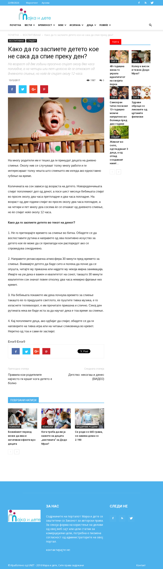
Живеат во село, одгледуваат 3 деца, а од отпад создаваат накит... (119, 152)
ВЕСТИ (28, 25)
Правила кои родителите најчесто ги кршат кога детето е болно (30, 379)
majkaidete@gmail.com (86, 550)
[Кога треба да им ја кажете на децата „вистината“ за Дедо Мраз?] (56, 418)
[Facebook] (139, 3)
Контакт (141, 565)
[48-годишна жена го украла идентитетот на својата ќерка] (119, 56)
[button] (150, 25)
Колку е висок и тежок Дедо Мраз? (140, 70)
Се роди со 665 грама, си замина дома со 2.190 (89, 435)
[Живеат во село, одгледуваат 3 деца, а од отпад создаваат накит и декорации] (119, 132)
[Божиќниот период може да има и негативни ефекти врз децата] (22, 418)
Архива (45, 2)
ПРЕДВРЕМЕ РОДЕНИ (87, 426)
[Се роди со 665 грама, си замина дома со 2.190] (89, 418)
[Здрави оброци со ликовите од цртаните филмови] (141, 92)
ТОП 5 (114, 61)
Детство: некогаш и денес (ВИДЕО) (86, 377)
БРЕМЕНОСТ (45, 25)
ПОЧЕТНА (13, 35)
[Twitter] (152, 3)
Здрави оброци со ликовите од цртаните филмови (139, 109)
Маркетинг (32, 2)
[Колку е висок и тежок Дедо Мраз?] (141, 56)
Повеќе (103, 25)
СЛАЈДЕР (31, 40)
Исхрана (75, 25)
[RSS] (145, 3)
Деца (90, 25)
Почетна (15, 25)
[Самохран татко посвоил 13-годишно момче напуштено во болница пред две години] (119, 92)
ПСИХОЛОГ (14, 426)
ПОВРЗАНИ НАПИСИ (23, 400)
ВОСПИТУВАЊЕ (32, 35)
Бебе (60, 25)
